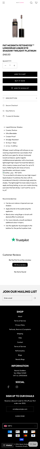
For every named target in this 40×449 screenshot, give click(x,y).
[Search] (31, 2)
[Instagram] (17, 387)
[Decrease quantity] (5, 65)
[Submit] (34, 298)
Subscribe (20, 416)
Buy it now (20, 81)
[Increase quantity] (14, 65)
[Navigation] (3, 2)
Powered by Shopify (22, 446)
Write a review (20, 265)
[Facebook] (8, 387)
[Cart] (36, 2)
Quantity (7, 61)
